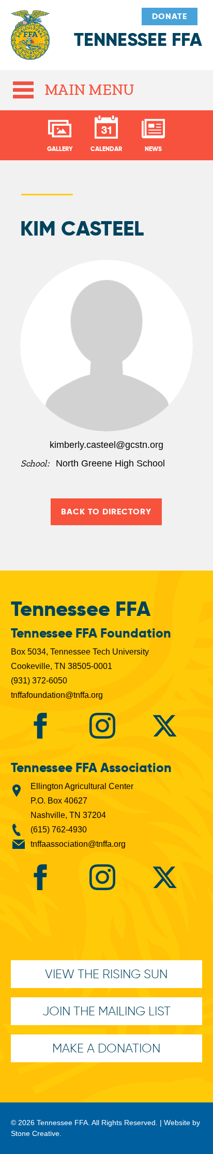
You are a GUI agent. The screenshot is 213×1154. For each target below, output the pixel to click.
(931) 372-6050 (39, 680)
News (153, 149)
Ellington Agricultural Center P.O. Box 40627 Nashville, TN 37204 (82, 800)
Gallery (60, 149)
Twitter (164, 726)
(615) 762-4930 (59, 829)
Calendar (106, 149)
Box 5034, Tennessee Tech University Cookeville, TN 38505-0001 (80, 659)
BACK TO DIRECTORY (106, 511)
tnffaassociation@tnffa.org (78, 844)
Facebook (40, 726)
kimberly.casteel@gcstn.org (106, 445)
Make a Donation (106, 1048)
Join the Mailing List (106, 1011)
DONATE (169, 16)
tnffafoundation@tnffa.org (57, 695)
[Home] (30, 40)
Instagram (102, 726)
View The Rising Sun (106, 973)
